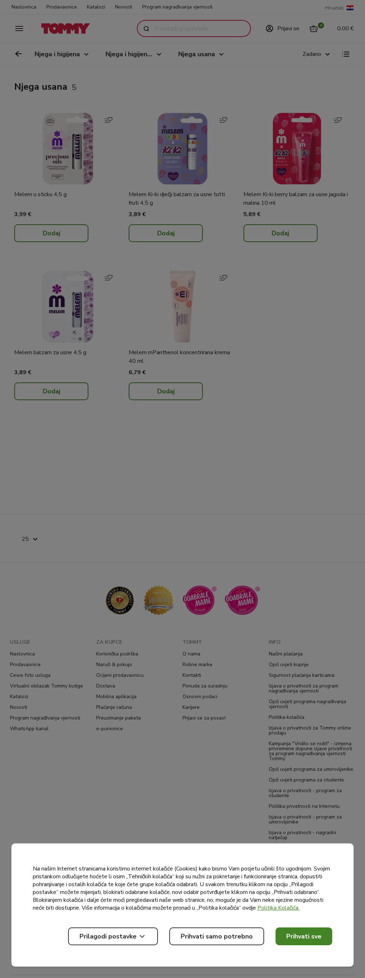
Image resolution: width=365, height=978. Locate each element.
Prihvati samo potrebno (217, 936)
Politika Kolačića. (278, 908)
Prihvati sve (304, 936)
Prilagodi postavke (108, 936)
